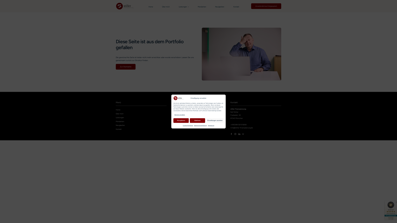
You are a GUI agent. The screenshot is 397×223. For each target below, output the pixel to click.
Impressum (211, 125)
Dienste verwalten (179, 115)
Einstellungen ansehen (214, 120)
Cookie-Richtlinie (188, 125)
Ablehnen (197, 120)
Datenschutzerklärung (200, 125)
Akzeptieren (181, 120)
